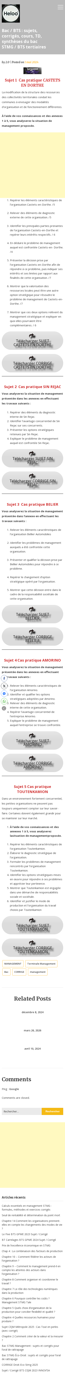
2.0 (7, 62)
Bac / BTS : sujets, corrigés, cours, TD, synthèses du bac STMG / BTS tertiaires (24, 38)
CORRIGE (19, 971)
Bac (6, 971)
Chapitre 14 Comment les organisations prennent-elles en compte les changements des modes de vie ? (32, 1224)
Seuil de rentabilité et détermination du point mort (31, 1215)
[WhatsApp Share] (4, 701)
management (38, 971)
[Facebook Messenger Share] (4, 693)
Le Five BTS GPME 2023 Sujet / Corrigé (25, 1234)
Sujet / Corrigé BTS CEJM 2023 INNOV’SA (26, 1370)
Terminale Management (41, 963)
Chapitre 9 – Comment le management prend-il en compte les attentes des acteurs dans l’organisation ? (31, 1270)
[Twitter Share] (4, 686)
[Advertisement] (32, 165)
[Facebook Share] (4, 678)
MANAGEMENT (12, 963)
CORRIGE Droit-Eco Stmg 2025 (20, 1364)
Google (14, 1089)
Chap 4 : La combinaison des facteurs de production (32, 1251)
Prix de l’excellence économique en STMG (26, 1245)
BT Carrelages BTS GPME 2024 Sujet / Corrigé (29, 1240)
